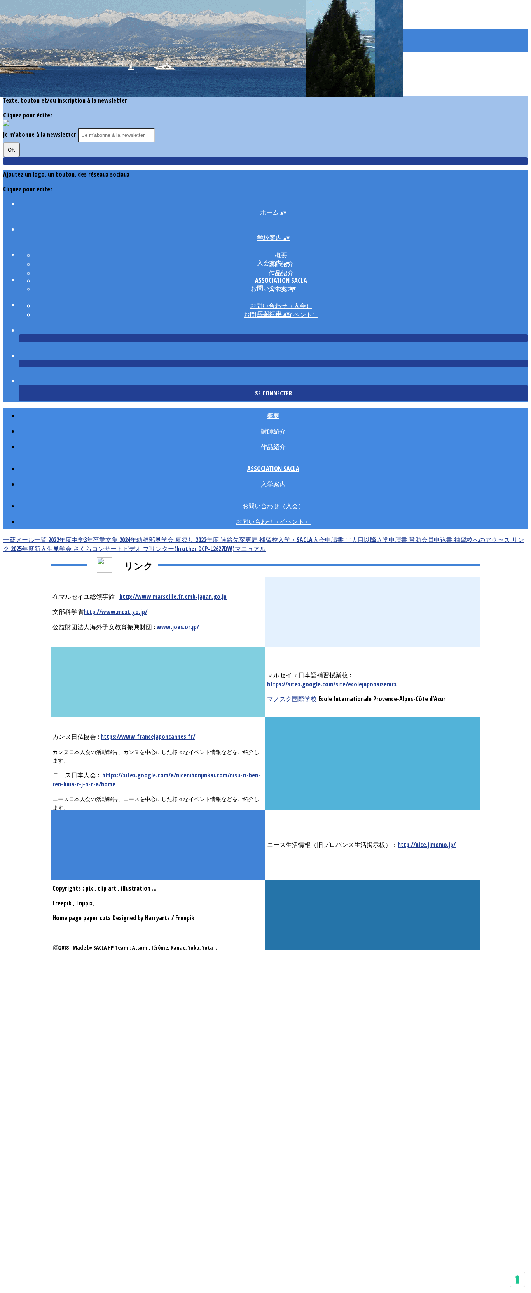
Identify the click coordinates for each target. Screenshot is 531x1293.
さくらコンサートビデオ (108, 548)
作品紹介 (281, 273)
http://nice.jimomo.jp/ (427, 844)
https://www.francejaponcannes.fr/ (148, 736)
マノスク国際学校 (292, 699)
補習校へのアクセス (483, 539)
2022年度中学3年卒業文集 (83, 539)
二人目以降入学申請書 (377, 539)
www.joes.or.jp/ (178, 627)
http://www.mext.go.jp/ (115, 611)
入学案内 (273, 484)
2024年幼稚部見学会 (147, 539)
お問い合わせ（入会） (281, 305)
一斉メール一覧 (25, 539)
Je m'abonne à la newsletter (40, 134)
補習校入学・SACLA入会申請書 (302, 539)
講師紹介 (273, 431)
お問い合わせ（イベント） (273, 521)
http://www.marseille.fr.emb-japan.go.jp (173, 596)
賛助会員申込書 (431, 539)
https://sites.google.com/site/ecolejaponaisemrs (332, 684)
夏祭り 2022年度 (197, 539)
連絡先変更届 (239, 539)
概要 (281, 255)
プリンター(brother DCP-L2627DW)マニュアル (204, 548)
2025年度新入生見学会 (42, 548)
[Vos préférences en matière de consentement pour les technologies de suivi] (517, 1279)
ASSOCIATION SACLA (281, 280)
